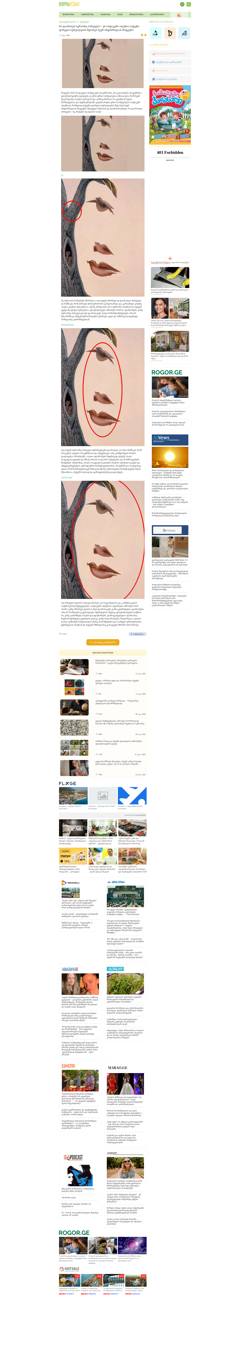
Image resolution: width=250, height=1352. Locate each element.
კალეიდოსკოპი (67, 21)
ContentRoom (135, 815)
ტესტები (84, 21)
